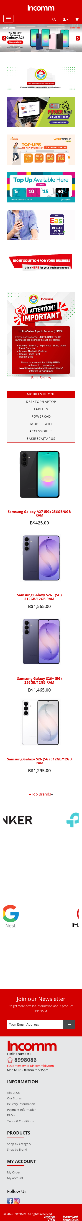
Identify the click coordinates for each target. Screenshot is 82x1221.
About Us (13, 1074)
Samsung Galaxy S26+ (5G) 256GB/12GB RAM (39, 680)
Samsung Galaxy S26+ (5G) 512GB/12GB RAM (39, 597)
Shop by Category (19, 1125)
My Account (15, 1159)
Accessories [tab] (41, 431)
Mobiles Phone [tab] (41, 394)
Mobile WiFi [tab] (41, 424)
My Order (13, 1153)
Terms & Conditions (20, 1102)
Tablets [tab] (41, 409)
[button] (65, 19)
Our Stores (14, 1080)
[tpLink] (41, 820)
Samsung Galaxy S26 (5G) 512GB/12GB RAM (39, 761)
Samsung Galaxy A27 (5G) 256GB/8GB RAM (39, 513)
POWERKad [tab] (41, 416)
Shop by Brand (17, 1131)
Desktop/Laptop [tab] (41, 401)
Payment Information (21, 1091)
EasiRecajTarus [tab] (41, 438)
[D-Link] (41, 871)
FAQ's (11, 1097)
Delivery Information (21, 1085)
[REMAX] (41, 945)
